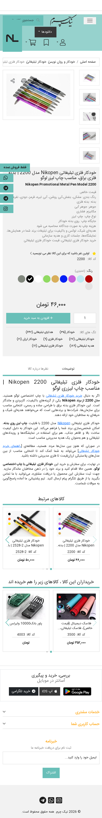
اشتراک (51, 772)
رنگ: (89, 271)
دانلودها (47, 32)
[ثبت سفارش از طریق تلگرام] (6, 198)
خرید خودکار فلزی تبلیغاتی (64, 396)
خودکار (67, 332)
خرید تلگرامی (21, 691)
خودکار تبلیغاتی (81, 339)
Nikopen (64, 423)
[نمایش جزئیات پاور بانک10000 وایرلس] (26, 606)
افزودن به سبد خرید (37, 318)
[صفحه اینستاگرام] (6, 209)
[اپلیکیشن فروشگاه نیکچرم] (77, 691)
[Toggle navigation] (90, 20)
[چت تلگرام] (6, 188)
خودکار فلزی (52, 339)
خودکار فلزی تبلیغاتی (47, 345)
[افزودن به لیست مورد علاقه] (35, 81)
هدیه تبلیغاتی (82, 345)
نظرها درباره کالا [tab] (38, 369)
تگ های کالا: (87, 332)
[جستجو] (38, 20)
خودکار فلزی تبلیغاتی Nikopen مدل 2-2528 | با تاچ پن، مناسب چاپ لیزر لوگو (25, 545)
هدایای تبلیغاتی (39, 332)
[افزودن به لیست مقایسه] (23, 81)
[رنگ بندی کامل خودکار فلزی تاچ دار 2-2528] (26, 523)
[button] (61, 42)
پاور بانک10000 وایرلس (26, 623)
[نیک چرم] (63, 20)
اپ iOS (47, 691)
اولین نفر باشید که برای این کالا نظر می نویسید (60, 253)
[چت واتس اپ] (6, 178)
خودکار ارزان (27, 339)
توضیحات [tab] (68, 369)
